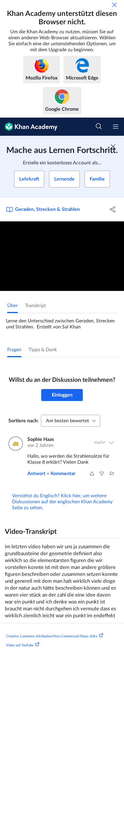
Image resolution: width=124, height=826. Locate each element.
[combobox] (70, 421)
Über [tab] (12, 305)
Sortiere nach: (23, 420)
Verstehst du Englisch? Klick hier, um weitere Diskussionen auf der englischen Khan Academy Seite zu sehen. (62, 501)
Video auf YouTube (20, 645)
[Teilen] (112, 209)
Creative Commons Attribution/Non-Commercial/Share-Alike (52, 636)
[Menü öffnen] (115, 126)
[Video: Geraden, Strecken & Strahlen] (62, 256)
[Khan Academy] (28, 127)
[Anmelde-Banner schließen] (113, 147)
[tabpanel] (62, 321)
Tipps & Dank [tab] (43, 349)
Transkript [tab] (35, 305)
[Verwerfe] (114, 5)
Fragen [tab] (14, 349)
